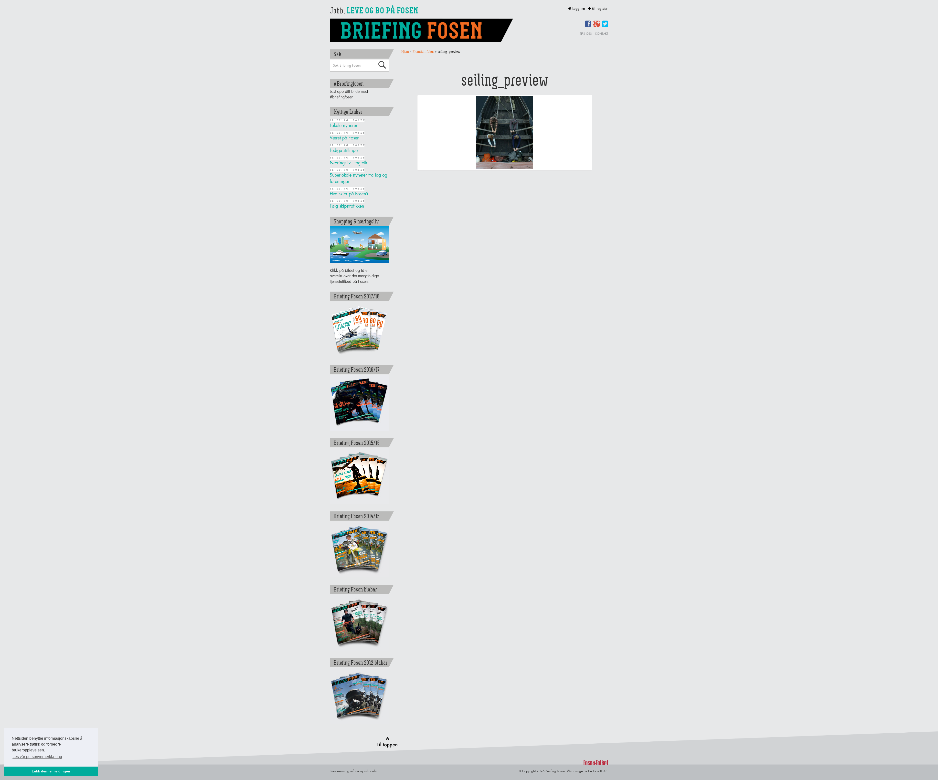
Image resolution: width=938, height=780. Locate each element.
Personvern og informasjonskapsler (353, 771)
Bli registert (599, 8)
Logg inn (578, 8)
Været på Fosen (345, 138)
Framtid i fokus (423, 51)
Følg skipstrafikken (347, 206)
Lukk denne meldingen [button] (51, 771)
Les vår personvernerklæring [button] (37, 757)
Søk (382, 65)
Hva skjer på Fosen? (349, 194)
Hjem (405, 51)
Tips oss (586, 34)
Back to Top (387, 742)
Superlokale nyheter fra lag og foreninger (358, 178)
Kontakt (601, 34)
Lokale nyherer (343, 125)
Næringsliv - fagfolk (348, 163)
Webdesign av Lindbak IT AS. (587, 771)
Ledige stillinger (344, 150)
